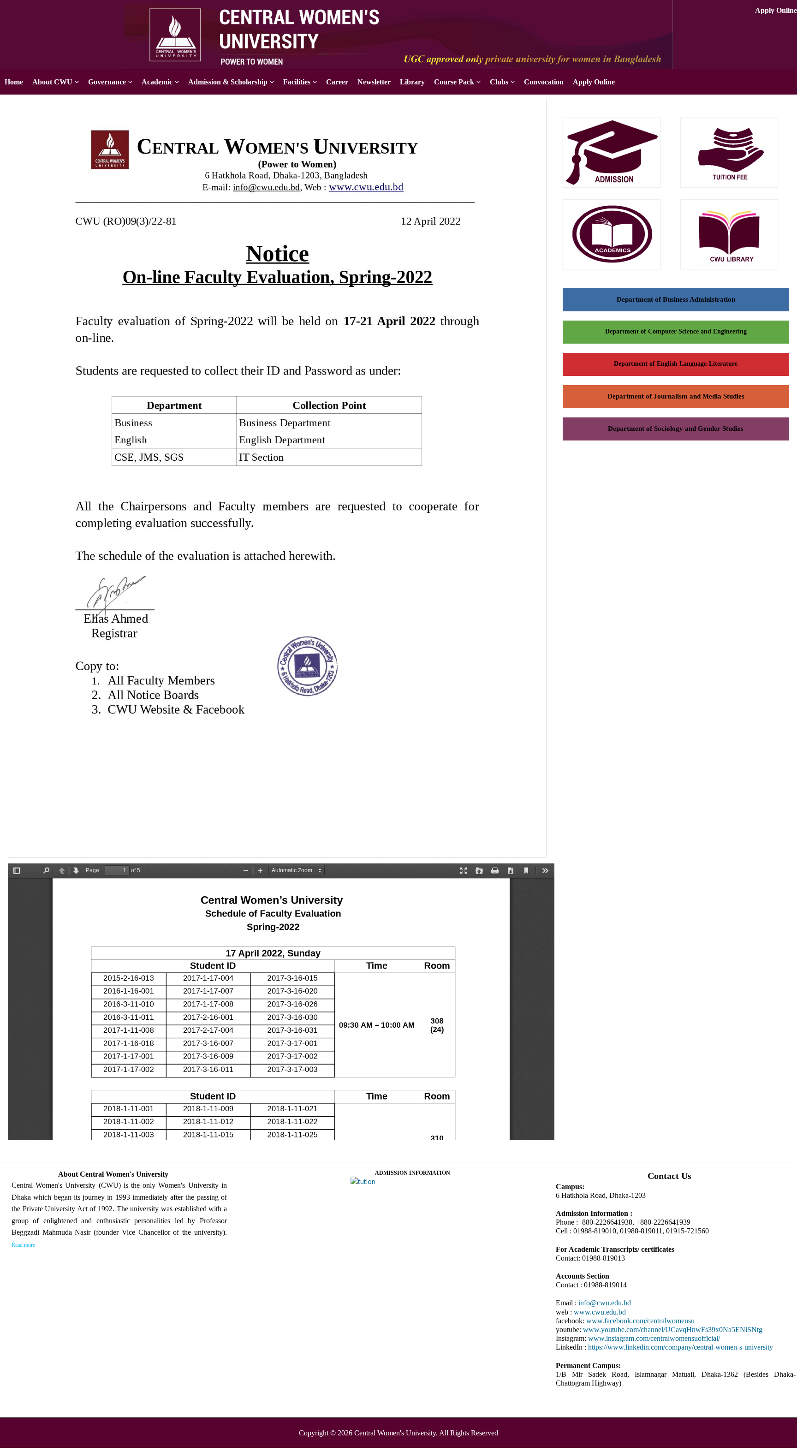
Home (14, 82)
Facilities (296, 82)
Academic (157, 82)
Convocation (544, 82)
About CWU (52, 82)
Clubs (499, 82)
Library (412, 82)
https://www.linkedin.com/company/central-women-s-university (680, 1347)
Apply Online (776, 10)
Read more (23, 1245)
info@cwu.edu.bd (604, 1303)
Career (337, 82)
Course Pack (454, 82)
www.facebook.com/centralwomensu (640, 1321)
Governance (107, 82)
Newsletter (374, 82)
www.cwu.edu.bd (600, 1312)
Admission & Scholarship (228, 82)
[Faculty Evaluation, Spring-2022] (280, 858)
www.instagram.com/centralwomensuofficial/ (654, 1338)
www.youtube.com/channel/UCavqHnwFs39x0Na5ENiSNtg (672, 1329)
